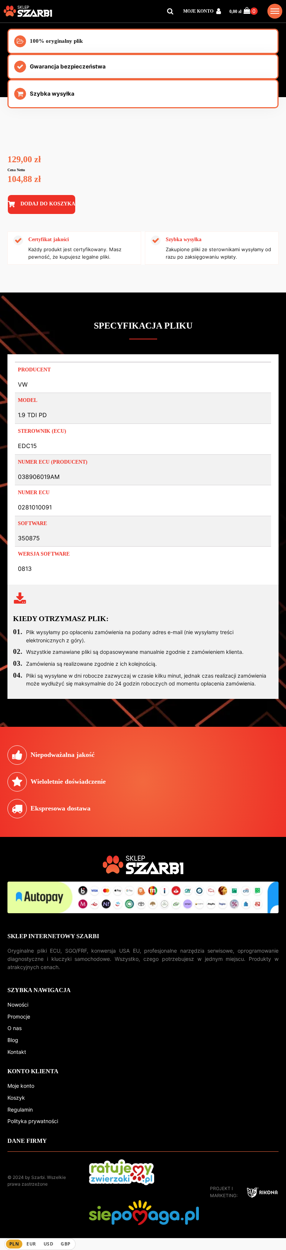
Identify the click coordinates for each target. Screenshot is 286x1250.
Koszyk (16, 1097)
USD (48, 1244)
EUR (31, 1244)
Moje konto (20, 1086)
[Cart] (250, 11)
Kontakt (16, 1052)
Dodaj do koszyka (47, 204)
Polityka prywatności (32, 1121)
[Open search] (170, 11)
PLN (14, 1244)
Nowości (17, 1004)
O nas (14, 1028)
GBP (65, 1244)
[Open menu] (274, 11)
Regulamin (20, 1109)
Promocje (18, 1016)
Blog (12, 1040)
